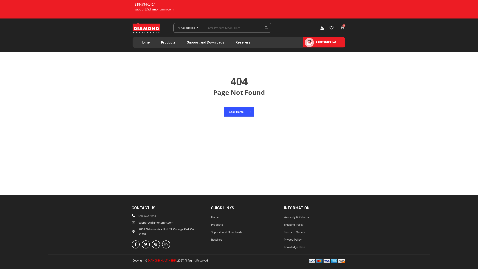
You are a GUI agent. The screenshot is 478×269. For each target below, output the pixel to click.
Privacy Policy (293, 239)
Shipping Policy (293, 224)
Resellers (243, 42)
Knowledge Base (294, 247)
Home (145, 42)
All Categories (186, 27)
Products (168, 42)
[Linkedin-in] (166, 244)
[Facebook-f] (136, 244)
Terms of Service (294, 232)
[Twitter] (146, 244)
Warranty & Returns (296, 217)
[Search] (266, 28)
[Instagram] (156, 244)
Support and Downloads (205, 42)
